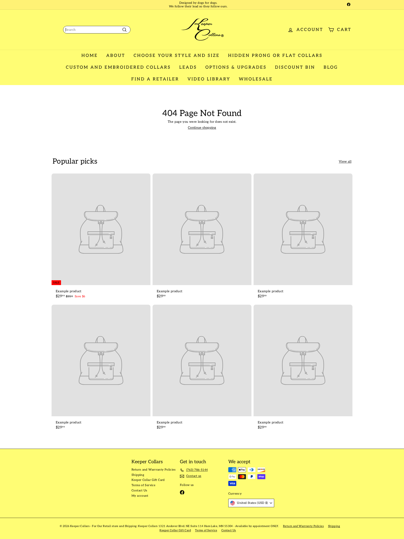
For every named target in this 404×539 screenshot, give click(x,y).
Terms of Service (143, 485)
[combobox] (96, 29)
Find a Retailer (155, 79)
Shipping (138, 475)
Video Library (208, 79)
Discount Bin (295, 67)
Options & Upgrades (236, 67)
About (115, 55)
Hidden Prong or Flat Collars (275, 55)
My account (140, 496)
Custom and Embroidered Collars (118, 67)
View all (345, 161)
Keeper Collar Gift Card (148, 480)
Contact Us (139, 490)
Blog (331, 67)
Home (89, 55)
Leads (188, 67)
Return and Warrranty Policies (153, 469)
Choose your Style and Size (177, 55)
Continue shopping (202, 127)
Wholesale (256, 79)
